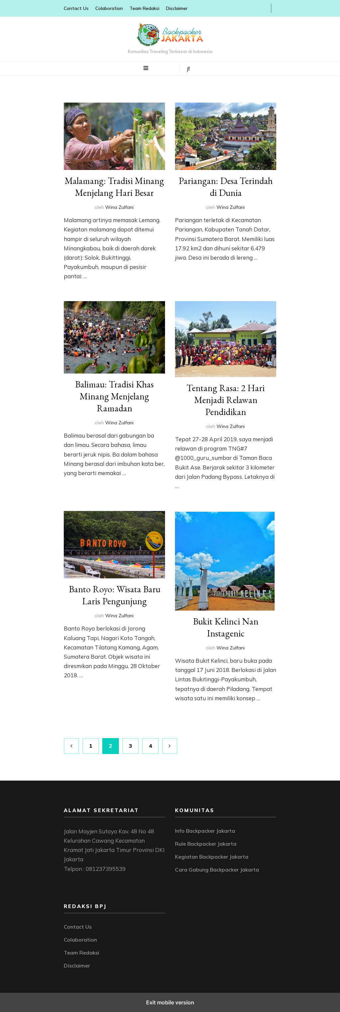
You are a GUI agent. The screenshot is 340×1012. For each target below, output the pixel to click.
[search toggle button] (188, 68)
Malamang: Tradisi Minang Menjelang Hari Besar (114, 187)
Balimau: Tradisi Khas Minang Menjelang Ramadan (114, 396)
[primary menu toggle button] (145, 68)
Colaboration (109, 8)
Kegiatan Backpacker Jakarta (211, 856)
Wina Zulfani (119, 207)
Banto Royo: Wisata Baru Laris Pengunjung (114, 595)
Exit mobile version (170, 1002)
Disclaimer (177, 8)
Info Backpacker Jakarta (205, 830)
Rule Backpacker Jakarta (205, 843)
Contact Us (76, 8)
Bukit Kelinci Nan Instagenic (225, 627)
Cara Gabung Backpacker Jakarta (217, 869)
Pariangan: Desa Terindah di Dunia (226, 187)
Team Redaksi (144, 8)
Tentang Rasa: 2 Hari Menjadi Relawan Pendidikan (226, 400)
